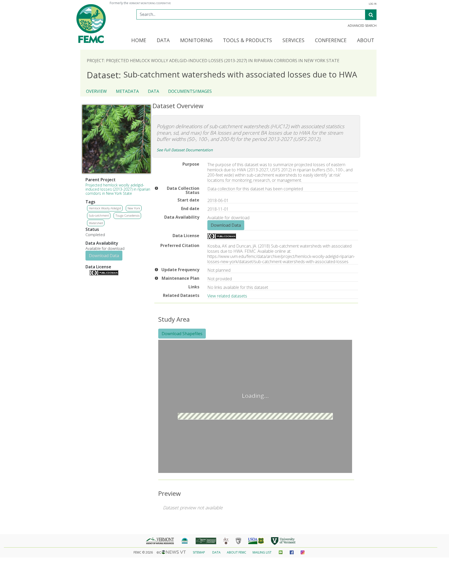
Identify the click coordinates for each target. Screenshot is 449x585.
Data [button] (163, 40)
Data (153, 91)
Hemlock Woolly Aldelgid (105, 208)
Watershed (96, 223)
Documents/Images (190, 91)
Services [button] (293, 40)
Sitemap (199, 552)
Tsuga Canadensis (127, 215)
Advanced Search (362, 25)
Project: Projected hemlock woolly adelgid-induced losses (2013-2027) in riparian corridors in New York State (213, 60)
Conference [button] (331, 40)
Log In (373, 3)
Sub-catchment (99, 215)
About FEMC (236, 552)
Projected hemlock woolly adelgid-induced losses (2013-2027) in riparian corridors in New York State (117, 189)
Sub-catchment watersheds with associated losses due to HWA (222, 75)
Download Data (104, 255)
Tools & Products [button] (247, 40)
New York (134, 208)
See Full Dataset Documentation (185, 149)
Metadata (127, 91)
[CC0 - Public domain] (104, 273)
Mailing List (262, 552)
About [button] (365, 40)
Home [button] (138, 40)
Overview (96, 91)
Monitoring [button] (196, 40)
